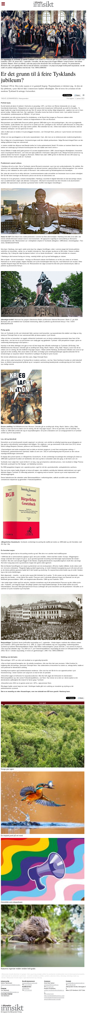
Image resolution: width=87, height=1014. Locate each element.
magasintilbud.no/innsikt (29, 983)
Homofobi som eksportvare (11, 902)
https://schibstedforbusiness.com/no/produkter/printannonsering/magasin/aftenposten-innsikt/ (54, 997)
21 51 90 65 (28, 985)
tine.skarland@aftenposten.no (9, 992)
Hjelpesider (25, 988)
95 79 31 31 (50, 987)
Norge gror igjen (7, 769)
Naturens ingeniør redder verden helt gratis (18, 969)
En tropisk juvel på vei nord (12, 836)
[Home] (43, 6)
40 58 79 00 (50, 994)
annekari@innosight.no (51, 985)
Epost (78, 95)
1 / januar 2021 (79, 98)
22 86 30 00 (71, 985)
